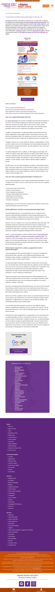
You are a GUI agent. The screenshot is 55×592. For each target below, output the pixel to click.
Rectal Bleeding (19, 405)
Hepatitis (17, 398)
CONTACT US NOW (27, 99)
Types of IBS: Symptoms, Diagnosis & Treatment (20, 530)
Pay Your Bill (11, 467)
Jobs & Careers (12, 439)
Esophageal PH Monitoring (21, 384)
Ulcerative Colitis (19, 408)
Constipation (18, 378)
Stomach (17, 407)
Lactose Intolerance (19, 401)
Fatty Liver (17, 386)
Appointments (11, 459)
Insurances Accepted (13, 465)
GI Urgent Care (18, 410)
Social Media (11, 471)
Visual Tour (11, 441)
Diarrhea (17, 381)
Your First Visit (12, 450)
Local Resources (12, 437)
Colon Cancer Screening (21, 376)
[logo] (16, 6)
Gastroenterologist (19, 390)
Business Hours (12, 461)
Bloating (17, 371)
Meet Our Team (12, 428)
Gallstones (17, 389)
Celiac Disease (18, 374)
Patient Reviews (12, 446)
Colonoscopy (18, 377)
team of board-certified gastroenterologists (33, 22)
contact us (19, 30)
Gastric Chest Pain (19, 392)
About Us (10, 426)
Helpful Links (11, 435)
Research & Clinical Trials (14, 448)
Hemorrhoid (18, 395)
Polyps (16, 404)
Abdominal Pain (19, 367)
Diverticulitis (18, 383)
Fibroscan (17, 387)
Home (7, 13)
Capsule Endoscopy (20, 373)
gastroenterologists (13, 120)
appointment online (39, 30)
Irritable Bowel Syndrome (21, 399)
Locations (10, 456)
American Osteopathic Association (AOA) (33, 236)
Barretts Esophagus (19, 370)
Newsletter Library (12, 433)
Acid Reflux (17, 368)
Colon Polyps (11, 536)
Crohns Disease (19, 380)
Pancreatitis (18, 402)
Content (10, 469)
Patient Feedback (12, 443)
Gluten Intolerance (19, 393)
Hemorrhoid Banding (20, 396)
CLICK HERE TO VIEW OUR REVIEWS (18, 350)
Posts (9, 431)
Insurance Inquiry (12, 463)
